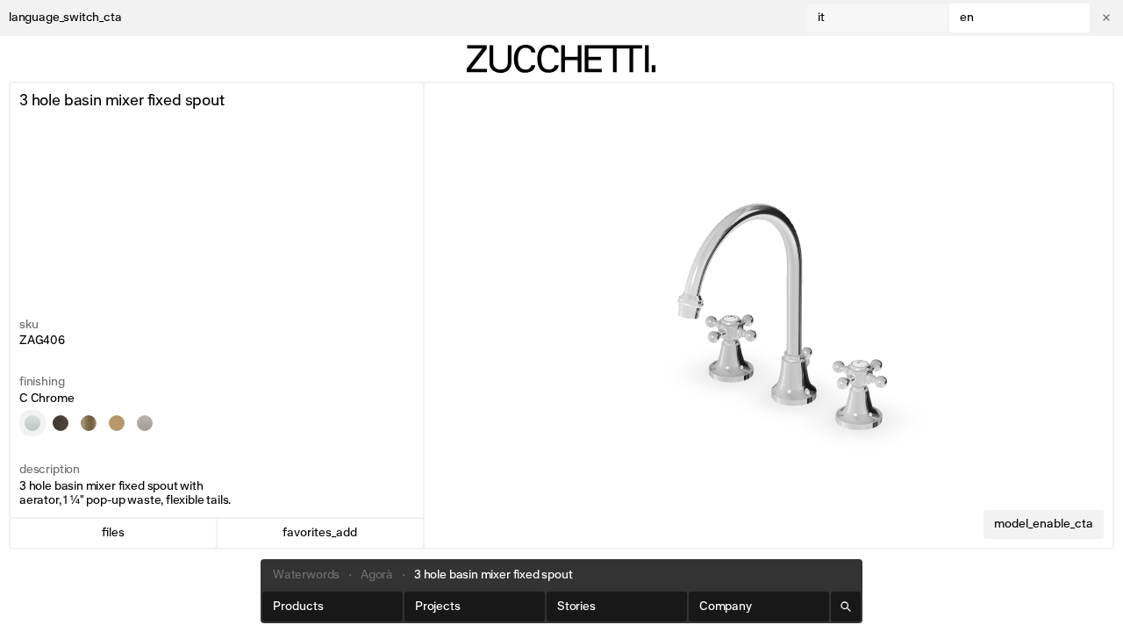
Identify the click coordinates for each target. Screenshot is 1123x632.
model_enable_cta (1043, 524)
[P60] (145, 423)
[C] (32, 423)
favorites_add (320, 533)
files (113, 533)
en (967, 17)
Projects (438, 606)
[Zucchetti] (561, 59)
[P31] (88, 423)
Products (298, 606)
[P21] (60, 423)
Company (725, 606)
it (821, 17)
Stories (576, 606)
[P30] (117, 423)
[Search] (846, 606)
